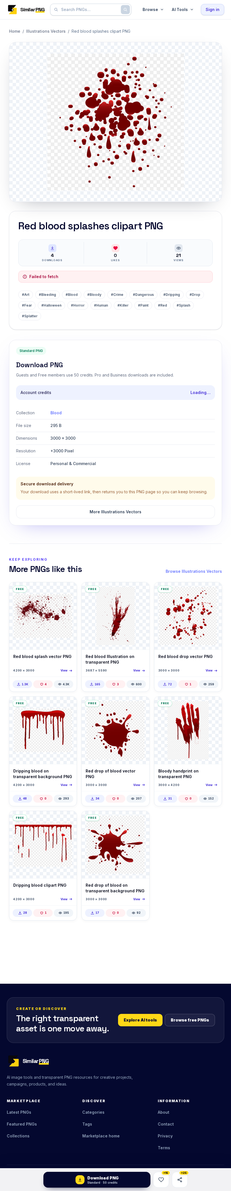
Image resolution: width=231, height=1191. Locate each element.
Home (14, 31)
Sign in (212, 9)
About (163, 1112)
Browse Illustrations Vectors (194, 571)
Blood (56, 412)
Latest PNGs (19, 1112)
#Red (162, 305)
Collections (18, 1135)
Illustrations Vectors (46, 31)
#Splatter (29, 316)
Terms (164, 1147)
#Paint (143, 305)
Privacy (165, 1135)
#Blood (72, 294)
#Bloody (94, 294)
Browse (150, 9)
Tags (87, 1124)
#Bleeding (47, 294)
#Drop (195, 294)
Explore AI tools (140, 1020)
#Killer (122, 305)
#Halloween (51, 305)
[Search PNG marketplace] (125, 9)
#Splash (183, 305)
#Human (101, 305)
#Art (25, 294)
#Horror (78, 305)
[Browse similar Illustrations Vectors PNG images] (67, 591)
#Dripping (171, 294)
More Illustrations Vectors (115, 511)
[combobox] (89, 10)
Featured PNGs (22, 1124)
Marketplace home (101, 1135)
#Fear (27, 305)
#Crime (117, 294)
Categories (93, 1112)
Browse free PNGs (190, 1020)
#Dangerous (143, 294)
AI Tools (180, 9)
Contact (166, 1124)
